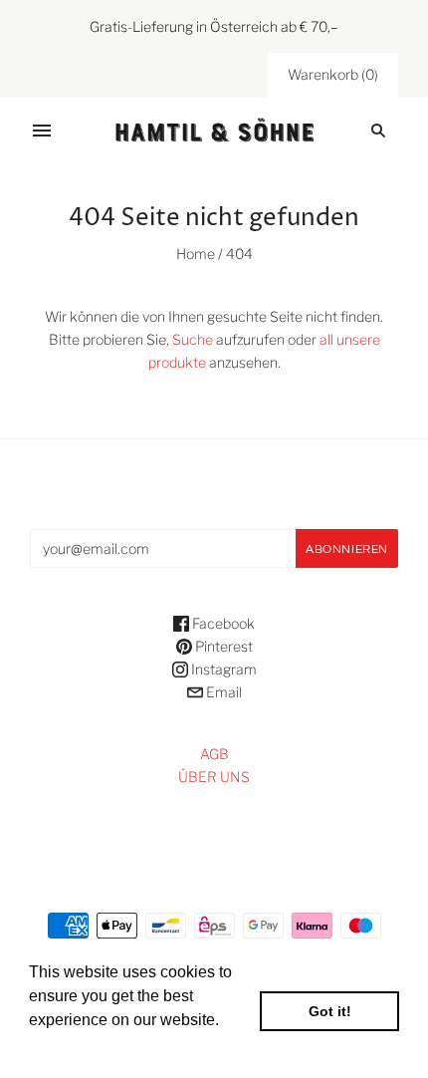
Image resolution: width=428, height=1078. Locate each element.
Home (195, 253)
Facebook (222, 623)
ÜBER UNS (214, 776)
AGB (214, 753)
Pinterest (222, 646)
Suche (192, 339)
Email (222, 691)
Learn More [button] (72, 1046)
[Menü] (42, 130)
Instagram (222, 669)
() (333, 74)
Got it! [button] (330, 1011)
